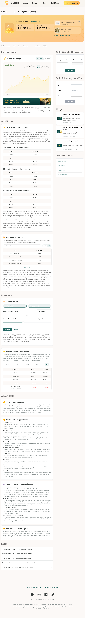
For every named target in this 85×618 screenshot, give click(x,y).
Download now (71, 3)
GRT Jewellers (61, 165)
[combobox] (15, 306)
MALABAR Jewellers (63, 161)
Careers (35, 3)
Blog (44, 3)
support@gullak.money (42, 608)
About (25, 3)
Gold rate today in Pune (15, 253)
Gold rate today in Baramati (15, 263)
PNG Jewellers (61, 170)
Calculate (70, 70)
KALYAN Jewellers (62, 175)
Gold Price (55, 3)
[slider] (27, 315)
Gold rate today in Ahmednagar (15, 260)
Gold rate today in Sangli (15, 256)
